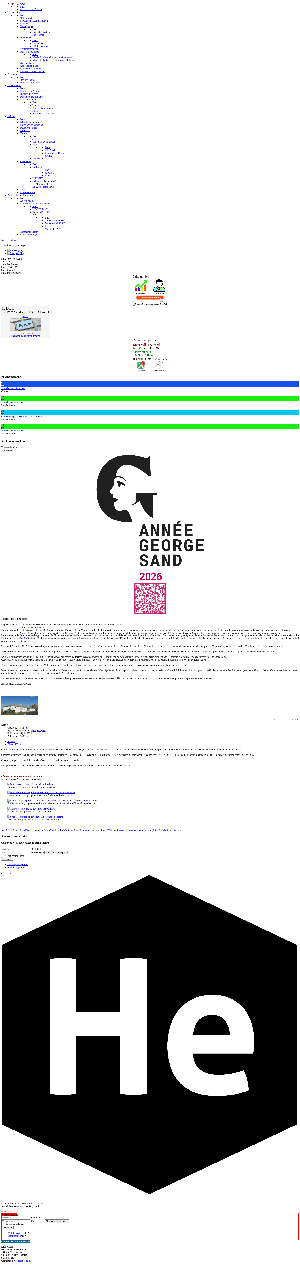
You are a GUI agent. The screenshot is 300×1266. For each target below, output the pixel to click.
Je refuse (28, 638)
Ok (21, 638)
